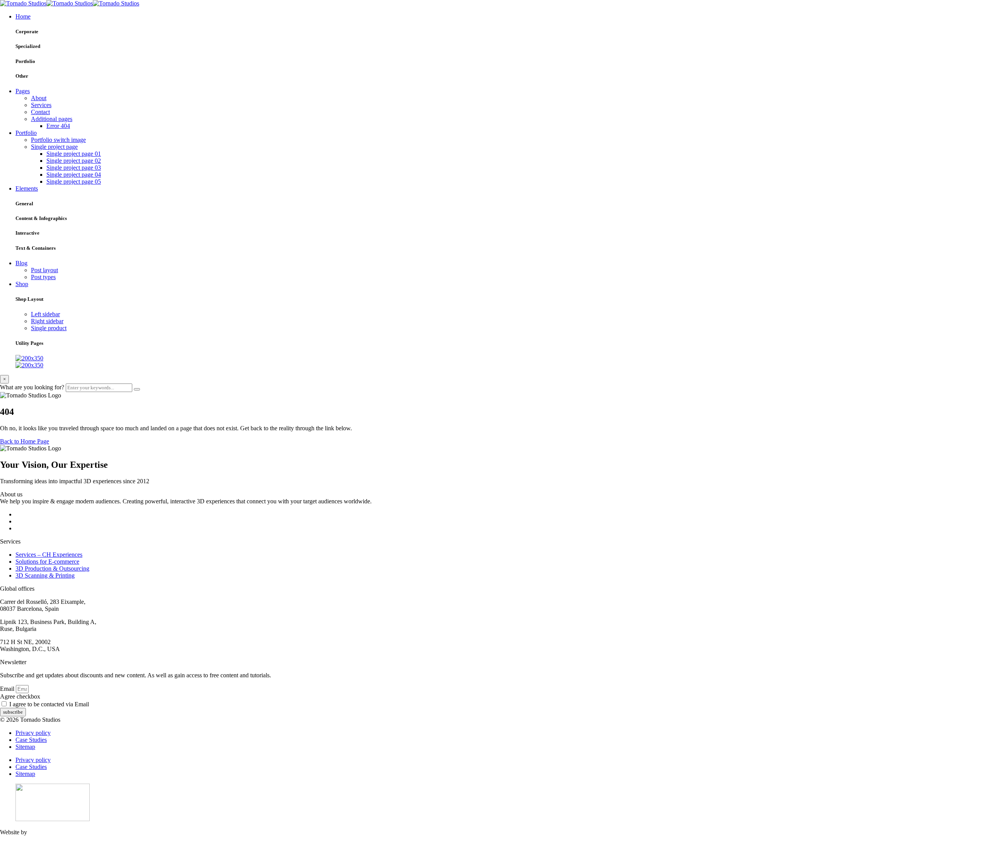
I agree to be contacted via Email (49, 704)
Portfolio (26, 133)
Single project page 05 (73, 181)
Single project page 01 (73, 153)
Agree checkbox (20, 696)
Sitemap (25, 746)
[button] (24, 441)
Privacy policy (33, 733)
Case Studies (31, 739)
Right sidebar (47, 321)
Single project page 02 (73, 160)
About (38, 98)
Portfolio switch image (58, 139)
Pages (22, 91)
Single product (49, 328)
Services (41, 105)
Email (8, 688)
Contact (40, 112)
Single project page (54, 146)
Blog (21, 263)
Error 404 (58, 126)
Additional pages (51, 119)
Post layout (44, 270)
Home (23, 16)
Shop (21, 284)
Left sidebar (45, 314)
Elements (26, 188)
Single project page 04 (73, 174)
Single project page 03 (73, 167)
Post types (43, 277)
